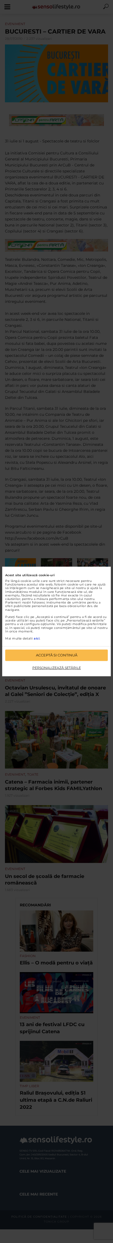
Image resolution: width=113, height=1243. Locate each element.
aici (36, 638)
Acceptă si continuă (56, 655)
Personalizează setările (56, 668)
